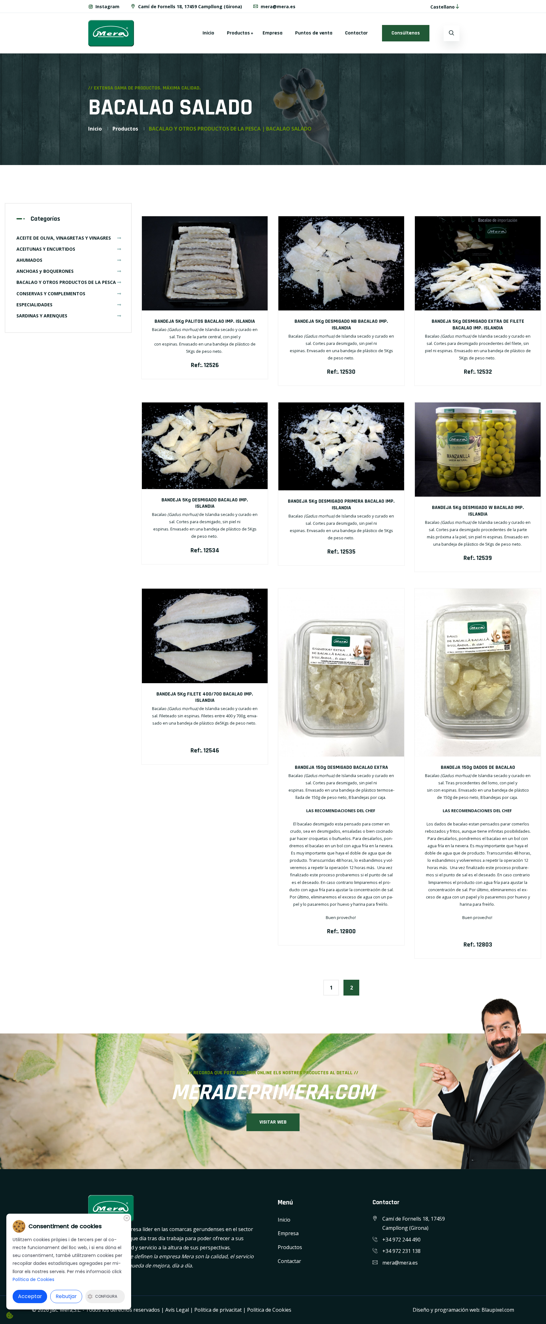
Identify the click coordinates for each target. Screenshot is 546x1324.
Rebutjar (66, 1296)
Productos (238, 33)
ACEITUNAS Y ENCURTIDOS (45, 249)
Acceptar (30, 1296)
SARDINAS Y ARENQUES (41, 316)
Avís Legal (177, 1309)
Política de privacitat (218, 1309)
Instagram (106, 6)
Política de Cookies (269, 1309)
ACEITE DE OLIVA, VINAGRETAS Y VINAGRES (63, 238)
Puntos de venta (313, 33)
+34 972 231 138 (401, 1250)
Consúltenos (405, 33)
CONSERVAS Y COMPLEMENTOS (50, 294)
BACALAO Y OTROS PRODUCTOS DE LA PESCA (66, 282)
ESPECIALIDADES (34, 305)
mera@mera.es (277, 6)
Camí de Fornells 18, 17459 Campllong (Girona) (189, 6)
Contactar (356, 33)
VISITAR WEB (273, 1122)
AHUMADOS (29, 260)
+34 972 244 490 (401, 1239)
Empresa (272, 33)
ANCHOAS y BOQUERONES (45, 271)
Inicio (208, 33)
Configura (106, 1296)
